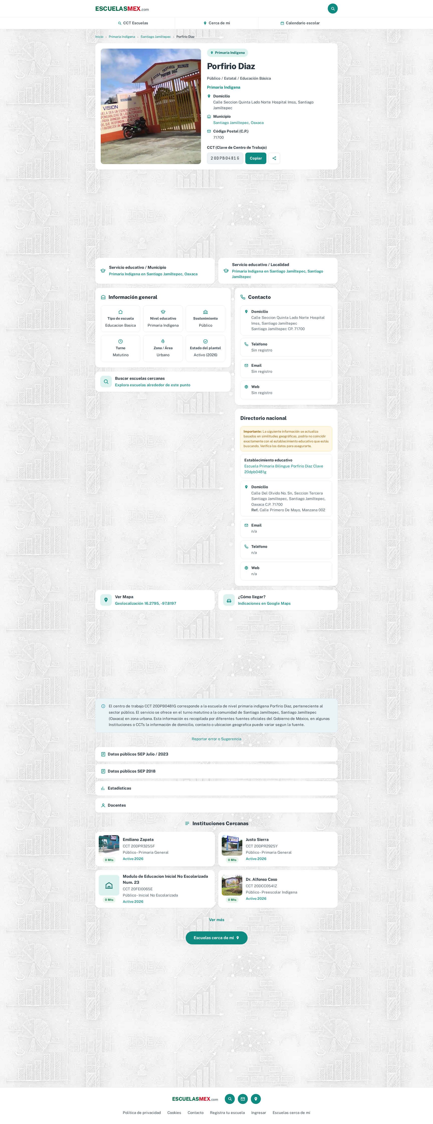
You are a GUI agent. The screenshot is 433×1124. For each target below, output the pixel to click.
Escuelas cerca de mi (214, 937)
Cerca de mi (219, 23)
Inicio (99, 37)
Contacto (195, 1112)
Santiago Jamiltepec (156, 37)
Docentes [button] (117, 805)
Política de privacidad (142, 1112)
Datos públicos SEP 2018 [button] (132, 771)
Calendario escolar (303, 23)
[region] (216, 214)
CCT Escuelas (135, 23)
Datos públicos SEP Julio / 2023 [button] (138, 754)
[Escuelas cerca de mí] (256, 1099)
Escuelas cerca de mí (291, 1112)
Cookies (174, 1112)
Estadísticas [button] (119, 788)
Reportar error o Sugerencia (216, 739)
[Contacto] (243, 1099)
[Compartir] (274, 158)
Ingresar (258, 1112)
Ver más (216, 919)
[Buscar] (333, 9)
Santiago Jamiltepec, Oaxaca (238, 122)
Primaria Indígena (122, 37)
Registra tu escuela (227, 1112)
